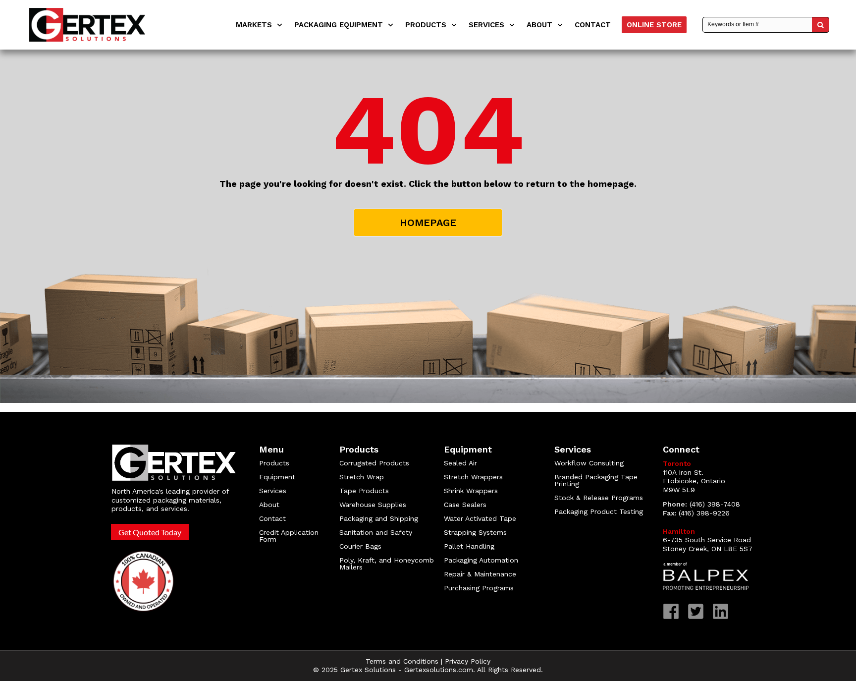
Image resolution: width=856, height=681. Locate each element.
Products (274, 463)
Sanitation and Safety (375, 532)
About (269, 505)
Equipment (277, 477)
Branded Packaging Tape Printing (596, 480)
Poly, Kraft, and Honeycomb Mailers (386, 563)
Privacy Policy (467, 661)
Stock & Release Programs (598, 498)
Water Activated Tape (480, 518)
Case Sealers (465, 505)
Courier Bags (360, 546)
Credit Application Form (289, 535)
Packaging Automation (481, 560)
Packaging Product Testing (598, 511)
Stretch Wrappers (473, 477)
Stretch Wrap (361, 477)
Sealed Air (460, 463)
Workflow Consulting (589, 463)
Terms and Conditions (402, 661)
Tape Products (364, 491)
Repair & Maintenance (481, 574)
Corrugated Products (374, 463)
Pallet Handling (469, 546)
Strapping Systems (475, 532)
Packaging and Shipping (378, 518)
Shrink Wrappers (471, 491)
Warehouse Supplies (372, 505)
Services (272, 491)
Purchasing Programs (479, 588)
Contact (272, 518)
